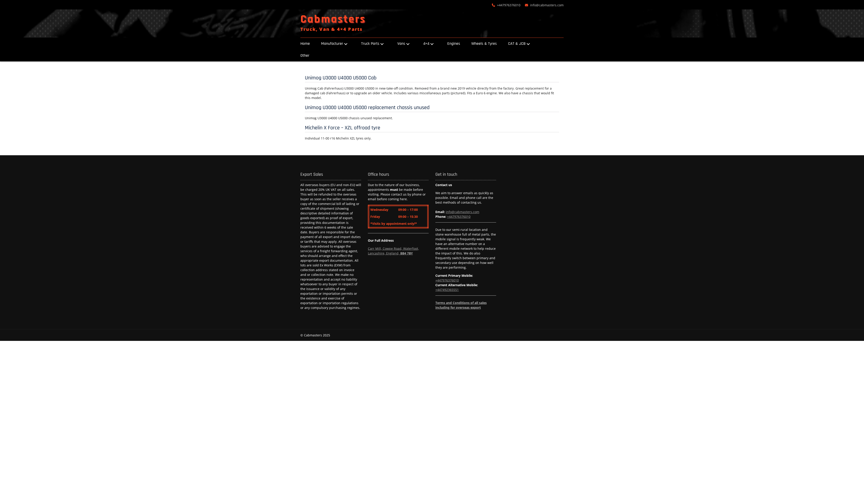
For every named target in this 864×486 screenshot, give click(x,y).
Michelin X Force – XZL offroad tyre (342, 127)
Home (305, 43)
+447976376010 (508, 5)
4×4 (426, 43)
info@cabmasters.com (547, 5)
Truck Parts (370, 43)
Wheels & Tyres (484, 43)
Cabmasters (333, 19)
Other (304, 55)
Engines (453, 43)
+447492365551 (447, 290)
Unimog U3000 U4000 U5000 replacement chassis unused (367, 107)
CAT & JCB (517, 43)
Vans (401, 43)
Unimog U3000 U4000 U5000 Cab (340, 77)
